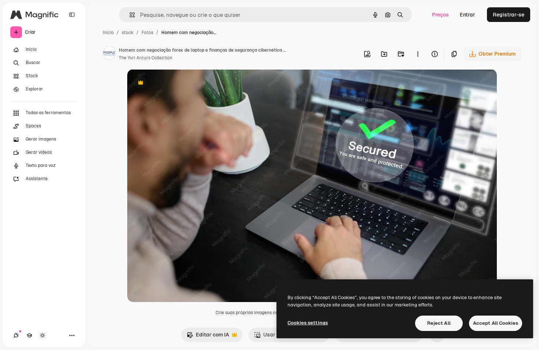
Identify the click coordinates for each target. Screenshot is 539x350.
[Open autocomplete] (129, 15)
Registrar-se (508, 14)
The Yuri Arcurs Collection (145, 58)
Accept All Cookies (495, 323)
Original (174, 83)
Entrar (467, 14)
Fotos (147, 33)
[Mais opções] (417, 53)
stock (127, 33)
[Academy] (29, 335)
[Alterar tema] (42, 335)
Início (108, 33)
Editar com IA (208, 336)
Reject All (439, 323)
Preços (440, 14)
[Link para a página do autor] (109, 54)
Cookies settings (307, 323)
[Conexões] (16, 335)
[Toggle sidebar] (72, 15)
